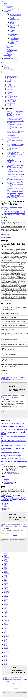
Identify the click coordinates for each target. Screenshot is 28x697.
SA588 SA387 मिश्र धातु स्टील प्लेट (15, 145)
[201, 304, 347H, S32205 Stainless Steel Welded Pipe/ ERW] (14, 438)
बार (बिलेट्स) (12, 21)
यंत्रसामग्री (9, 51)
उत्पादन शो (6, 11)
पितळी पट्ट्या (12, 35)
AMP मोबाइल (8, 496)
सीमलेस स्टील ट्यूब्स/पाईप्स (15, 14)
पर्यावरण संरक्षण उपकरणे (12, 50)
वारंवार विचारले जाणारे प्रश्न (13, 9)
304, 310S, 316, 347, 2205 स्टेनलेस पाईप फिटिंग (14, 461)
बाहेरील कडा (12, 30)
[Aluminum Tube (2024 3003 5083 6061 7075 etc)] (13, 445)
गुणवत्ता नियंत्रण (7, 55)
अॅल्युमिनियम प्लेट (14, 41)
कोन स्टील (12, 23)
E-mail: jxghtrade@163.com (10, 470)
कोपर (11, 26)
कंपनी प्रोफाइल (10, 6)
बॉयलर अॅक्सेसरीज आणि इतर (13, 25)
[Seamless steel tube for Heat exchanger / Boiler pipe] (12, 423)
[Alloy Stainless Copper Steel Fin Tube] (10, 452)
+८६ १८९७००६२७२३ (14, 473)
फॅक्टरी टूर (9, 7)
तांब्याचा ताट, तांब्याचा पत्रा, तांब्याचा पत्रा (15, 191)
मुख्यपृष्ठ (5, 3)
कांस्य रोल (12, 43)
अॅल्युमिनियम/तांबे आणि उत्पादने (13, 34)
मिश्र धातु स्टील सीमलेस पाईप (18, 498)
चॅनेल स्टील (12, 22)
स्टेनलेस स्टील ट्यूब (16, 499)
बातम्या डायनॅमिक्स (7, 57)
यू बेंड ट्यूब (9, 499)
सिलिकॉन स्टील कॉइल (14, 19)
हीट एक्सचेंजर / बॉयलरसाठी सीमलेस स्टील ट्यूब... (13, 426)
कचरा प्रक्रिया (10, 54)
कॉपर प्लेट (12, 42)
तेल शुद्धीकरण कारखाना (12, 49)
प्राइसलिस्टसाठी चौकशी (6, 494)
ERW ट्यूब (12, 17)
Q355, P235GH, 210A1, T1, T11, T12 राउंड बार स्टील (15, 155)
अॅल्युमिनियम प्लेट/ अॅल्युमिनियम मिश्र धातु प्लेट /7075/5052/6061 (15, 197)
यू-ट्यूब (11, 31)
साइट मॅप (2, 496)
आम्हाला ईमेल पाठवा (5, 234)
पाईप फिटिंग (12, 27)
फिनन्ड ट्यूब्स (3, 499)
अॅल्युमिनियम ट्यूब (14, 39)
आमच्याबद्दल (6, 5)
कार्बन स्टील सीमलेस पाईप (6, 498)
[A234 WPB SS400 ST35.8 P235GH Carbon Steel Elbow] (14, 429)
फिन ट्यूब (12, 33)
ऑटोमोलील (9, 53)
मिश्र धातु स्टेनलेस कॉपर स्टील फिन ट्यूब (15, 174)
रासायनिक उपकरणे (11, 46)
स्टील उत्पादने (9, 13)
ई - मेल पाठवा (3, 509)
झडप (11, 29)
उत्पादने (5, 66)
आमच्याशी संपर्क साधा (8, 58)
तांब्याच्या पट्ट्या (13, 37)
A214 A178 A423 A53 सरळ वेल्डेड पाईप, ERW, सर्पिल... (15, 134)
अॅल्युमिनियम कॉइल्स (14, 38)
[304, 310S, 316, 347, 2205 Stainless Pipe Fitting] (12, 458)
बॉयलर (8, 47)
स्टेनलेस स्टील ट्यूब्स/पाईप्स (15, 15)
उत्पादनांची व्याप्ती (7, 10)
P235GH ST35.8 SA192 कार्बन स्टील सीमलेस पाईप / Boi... (15, 121)
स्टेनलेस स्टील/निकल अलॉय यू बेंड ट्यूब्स (15, 179)
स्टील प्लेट (12, 18)
